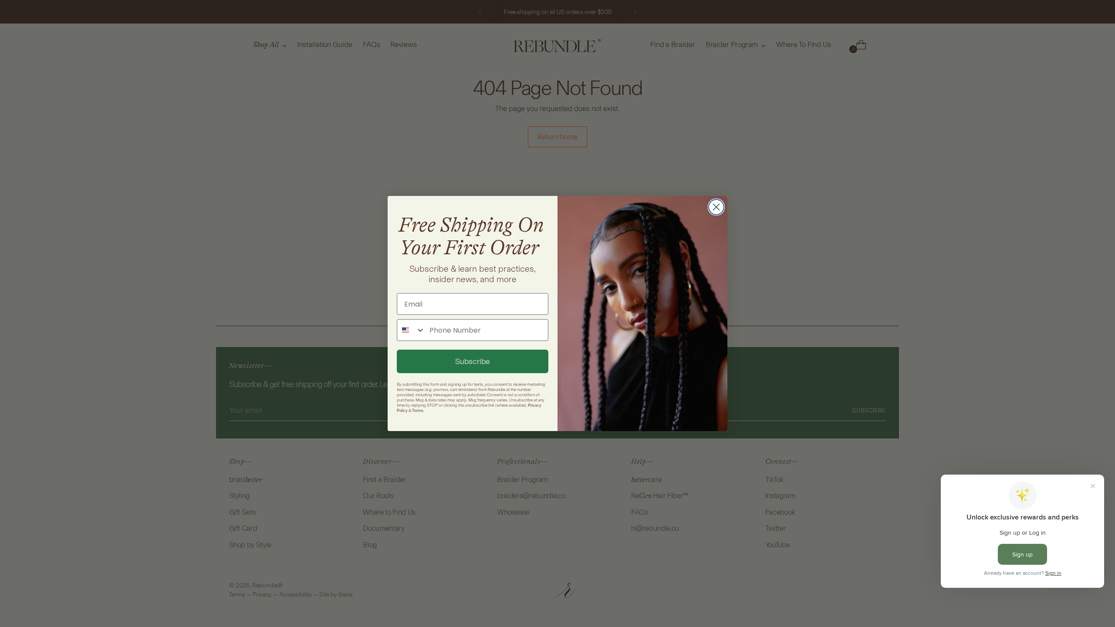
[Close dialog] (716, 207)
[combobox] (411, 330)
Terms (417, 410)
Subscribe (472, 361)
